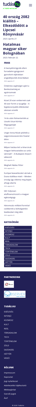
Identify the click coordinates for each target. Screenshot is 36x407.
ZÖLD (7, 255)
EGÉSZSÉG (9, 227)
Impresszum (9, 372)
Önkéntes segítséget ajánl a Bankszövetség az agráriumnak (16, 89)
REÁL (7, 241)
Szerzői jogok (10, 393)
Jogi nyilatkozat (11, 381)
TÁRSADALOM (11, 244)
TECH (7, 248)
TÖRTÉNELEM (11, 251)
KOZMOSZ (9, 234)
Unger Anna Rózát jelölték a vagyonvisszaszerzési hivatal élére (16, 136)
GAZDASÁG (10, 258)
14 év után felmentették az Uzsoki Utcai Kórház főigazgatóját (16, 121)
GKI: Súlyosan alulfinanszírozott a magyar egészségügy (16, 194)
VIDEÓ (8, 265)
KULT (7, 238)
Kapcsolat (8, 377)
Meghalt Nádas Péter (13, 165)
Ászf (6, 398)
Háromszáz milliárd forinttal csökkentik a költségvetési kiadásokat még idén (17, 208)
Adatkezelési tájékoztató (15, 385)
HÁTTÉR (8, 262)
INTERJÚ (8, 231)
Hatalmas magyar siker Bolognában (15, 48)
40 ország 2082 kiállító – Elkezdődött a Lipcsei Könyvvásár (16, 25)
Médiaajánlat (10, 389)
